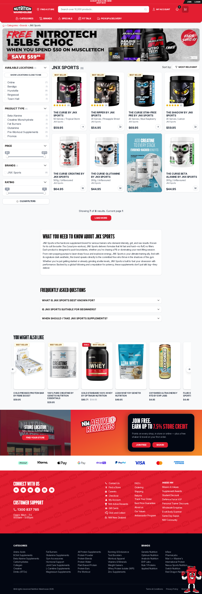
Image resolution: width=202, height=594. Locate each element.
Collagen (17, 565)
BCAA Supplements (23, 555)
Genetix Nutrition (149, 552)
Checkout (113, 495)
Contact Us (114, 483)
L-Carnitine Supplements (58, 568)
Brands (23, 25)
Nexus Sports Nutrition (176, 565)
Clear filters (27, 201)
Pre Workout (84, 571)
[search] (145, 9)
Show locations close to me (25, 75)
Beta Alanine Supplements (26, 558)
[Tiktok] (51, 490)
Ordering (139, 487)
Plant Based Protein (87, 565)
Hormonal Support (55, 561)
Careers (112, 491)
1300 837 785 (28, 509)
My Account (114, 499)
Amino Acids (19, 552)
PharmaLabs (171, 555)
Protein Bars (84, 568)
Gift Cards (113, 508)
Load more (101, 218)
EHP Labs (146, 561)
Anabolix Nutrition (149, 558)
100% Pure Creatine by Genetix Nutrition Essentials (60, 396)
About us (139, 507)
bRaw (168, 552)
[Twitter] (37, 490)
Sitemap (185, 589)
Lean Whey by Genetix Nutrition (128, 394)
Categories (12, 25)
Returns (138, 495)
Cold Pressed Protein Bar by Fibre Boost (28, 394)
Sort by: (166, 67)
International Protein (175, 561)
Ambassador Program (145, 515)
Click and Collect (117, 512)
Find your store (35, 437)
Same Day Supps (170, 515)
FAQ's (137, 483)
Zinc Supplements (117, 571)
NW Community (169, 520)
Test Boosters (115, 555)
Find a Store (115, 487)
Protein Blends (85, 558)
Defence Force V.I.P (172, 499)
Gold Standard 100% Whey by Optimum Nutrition (97, 394)
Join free (141, 444)
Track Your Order (143, 499)
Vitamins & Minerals (117, 561)
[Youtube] (30, 490)
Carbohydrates (20, 561)
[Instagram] (23, 490)
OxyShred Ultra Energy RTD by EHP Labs (163, 394)
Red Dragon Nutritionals (177, 571)
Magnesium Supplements (58, 571)
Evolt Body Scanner (172, 511)
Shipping (139, 491)
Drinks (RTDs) (20, 571)
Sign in (160, 444)
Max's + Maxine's (174, 558)
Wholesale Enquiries (172, 507)
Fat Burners (51, 552)
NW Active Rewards (118, 504)
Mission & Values (170, 487)
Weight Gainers (115, 565)
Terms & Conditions (154, 589)
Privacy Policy (172, 589)
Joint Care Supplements (58, 565)
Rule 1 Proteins (148, 565)
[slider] (7, 157)
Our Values (140, 511)
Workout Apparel (116, 558)
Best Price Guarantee (145, 503)
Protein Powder (85, 555)
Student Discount (170, 495)
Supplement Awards (172, 491)
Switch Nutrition (172, 568)
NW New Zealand (117, 517)
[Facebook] (16, 490)
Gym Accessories (54, 558)
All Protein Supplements (89, 552)
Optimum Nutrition (149, 555)
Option (20, 385)
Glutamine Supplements (57, 555)
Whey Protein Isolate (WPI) (121, 568)
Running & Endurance (118, 552)
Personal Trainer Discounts (175, 503)
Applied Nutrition (149, 568)
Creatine (17, 568)
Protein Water (84, 561)
